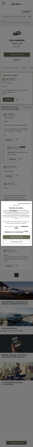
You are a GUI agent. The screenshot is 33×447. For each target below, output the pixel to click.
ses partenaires (13, 210)
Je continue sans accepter (25, 203)
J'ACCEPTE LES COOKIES (16, 237)
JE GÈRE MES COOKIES (16, 242)
